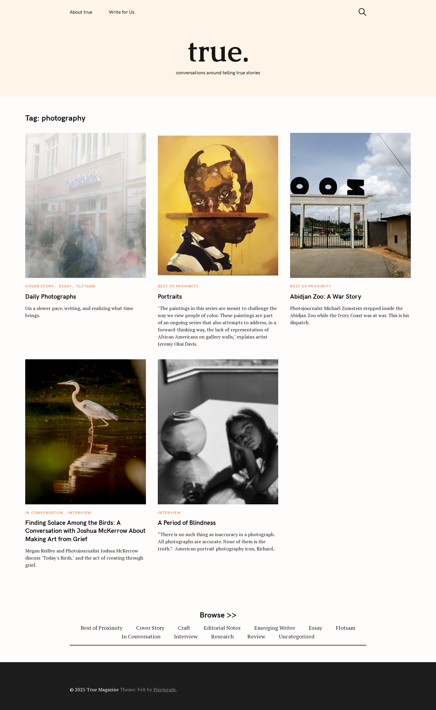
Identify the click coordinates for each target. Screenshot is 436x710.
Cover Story (39, 286)
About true (81, 12)
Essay (65, 286)
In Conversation (44, 512)
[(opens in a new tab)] (218, 240)
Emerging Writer (274, 627)
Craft (184, 627)
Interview (79, 512)
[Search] (360, 12)
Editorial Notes (222, 627)
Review (256, 636)
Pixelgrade (164, 689)
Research (222, 636)
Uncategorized (296, 636)
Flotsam (86, 286)
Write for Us (121, 12)
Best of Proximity (178, 286)
